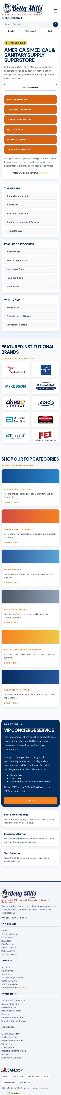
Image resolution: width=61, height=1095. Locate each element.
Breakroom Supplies (11, 1057)
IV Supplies (12, 204)
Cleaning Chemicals (16, 690)
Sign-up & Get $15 (10, 1004)
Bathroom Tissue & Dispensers (22, 649)
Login (4, 930)
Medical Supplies (9, 1037)
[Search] (55, 24)
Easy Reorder (30, 87)
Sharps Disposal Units (18, 196)
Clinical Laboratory (17, 489)
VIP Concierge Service (12, 977)
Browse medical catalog (17, 465)
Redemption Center (11, 1010)
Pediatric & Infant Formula (13, 1050)
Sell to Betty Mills (9, 981)
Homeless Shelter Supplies (14, 1021)
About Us (5, 967)
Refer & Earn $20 (9, 1007)
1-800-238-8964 (18, 917)
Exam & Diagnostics (17, 260)
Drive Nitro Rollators (17, 324)
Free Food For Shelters (12, 1017)
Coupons (5, 1014)
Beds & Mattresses (15, 609)
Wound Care (13, 286)
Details (30, 800)
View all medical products (18, 358)
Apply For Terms (9, 954)
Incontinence (13, 251)
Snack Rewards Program (13, 1000)
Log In (11, 31)
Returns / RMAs (8, 951)
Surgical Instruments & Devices (23, 222)
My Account (30, 31)
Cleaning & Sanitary (10, 1033)
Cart (50, 31)
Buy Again (6, 940)
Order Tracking (8, 947)
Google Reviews (13, 987)
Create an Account (10, 934)
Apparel (5, 1054)
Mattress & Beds (15, 269)
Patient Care (7, 1044)
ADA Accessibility (9, 984)
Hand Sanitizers (15, 278)
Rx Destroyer (13, 307)
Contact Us (6, 974)
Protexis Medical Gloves (19, 316)
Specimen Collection (18, 213)
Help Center (7, 970)
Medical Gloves (14, 231)
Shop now (10, 502)
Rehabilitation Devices (12, 1040)
